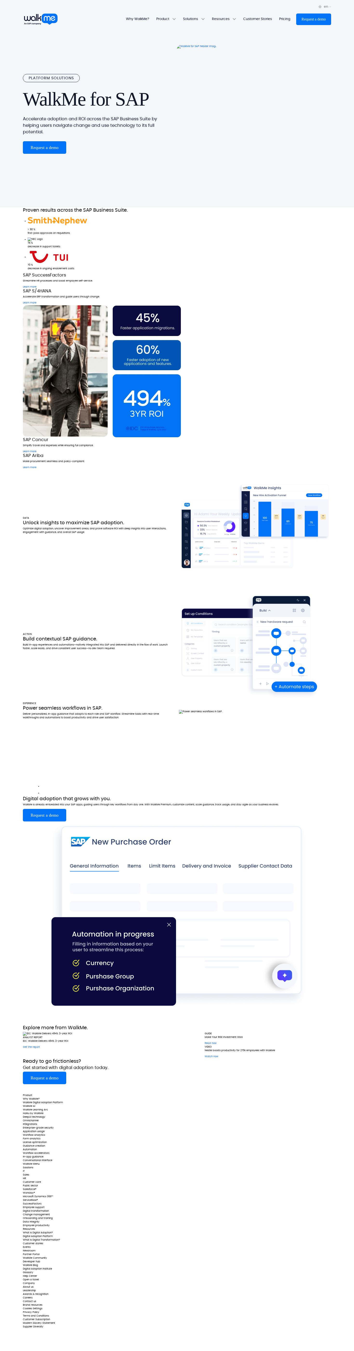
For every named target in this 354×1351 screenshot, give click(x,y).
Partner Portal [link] (31, 1254)
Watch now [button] (211, 1056)
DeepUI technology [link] (34, 1117)
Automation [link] (30, 1149)
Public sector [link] (30, 1185)
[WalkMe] (41, 19)
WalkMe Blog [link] (30, 1265)
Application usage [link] (34, 1131)
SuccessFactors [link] (32, 1204)
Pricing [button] (284, 19)
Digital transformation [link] (36, 1211)
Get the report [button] (31, 1047)
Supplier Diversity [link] (33, 1326)
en (326, 6)
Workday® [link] (29, 1193)
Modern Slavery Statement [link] (39, 1323)
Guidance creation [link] (34, 1146)
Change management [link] (36, 1214)
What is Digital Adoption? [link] (38, 1232)
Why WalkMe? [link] (31, 1099)
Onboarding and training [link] (38, 1218)
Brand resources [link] (32, 1305)
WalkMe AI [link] (29, 1106)
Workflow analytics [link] (34, 1135)
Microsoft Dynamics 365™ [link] (38, 1196)
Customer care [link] (32, 1182)
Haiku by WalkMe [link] (33, 1113)
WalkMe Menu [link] (31, 1164)
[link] (37, 1089)
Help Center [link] (30, 1276)
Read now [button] (210, 1043)
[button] (313, 19)
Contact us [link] (29, 1301)
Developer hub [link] (31, 1261)
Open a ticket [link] (31, 1279)
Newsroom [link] (29, 1251)
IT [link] (24, 1171)
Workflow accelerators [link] (36, 1153)
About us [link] (28, 1287)
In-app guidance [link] (33, 1157)
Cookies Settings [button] (32, 1308)
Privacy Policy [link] (31, 1312)
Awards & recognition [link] (35, 1294)
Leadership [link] (29, 1290)
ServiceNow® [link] (30, 1200)
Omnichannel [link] (31, 1120)
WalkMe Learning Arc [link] (35, 1110)
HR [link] (24, 1178)
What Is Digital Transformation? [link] (41, 1240)
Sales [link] (26, 1175)
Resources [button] (221, 19)
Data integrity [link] (31, 1222)
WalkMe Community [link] (35, 1258)
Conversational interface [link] (37, 1160)
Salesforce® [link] (29, 1189)
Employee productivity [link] (36, 1225)
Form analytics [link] (31, 1138)
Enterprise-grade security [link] (38, 1128)
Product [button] (163, 19)
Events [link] (27, 1247)
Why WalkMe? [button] (137, 19)
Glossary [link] (28, 1272)
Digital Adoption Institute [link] (37, 1269)
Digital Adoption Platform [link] (38, 1236)
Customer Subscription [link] (36, 1319)
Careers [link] (28, 1298)
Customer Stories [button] (257, 19)
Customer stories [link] (33, 1243)
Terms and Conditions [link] (36, 1316)
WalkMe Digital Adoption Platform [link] (43, 1102)
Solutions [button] (191, 19)
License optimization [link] (35, 1142)
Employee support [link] (34, 1207)
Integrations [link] (30, 1124)
